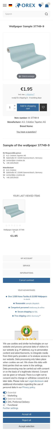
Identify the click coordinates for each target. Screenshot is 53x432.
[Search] (46, 14)
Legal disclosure (36, 381)
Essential (12, 392)
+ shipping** (30, 94)
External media (15, 398)
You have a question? (26, 132)
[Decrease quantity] (14, 108)
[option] (13, 220)
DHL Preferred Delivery (19, 402)
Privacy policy (28, 387)
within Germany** (28, 316)
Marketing (12, 395)
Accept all (26, 414)
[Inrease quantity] (14, 105)
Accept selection (26, 426)
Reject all (26, 420)
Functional (12, 405)
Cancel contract (26, 280)
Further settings (10, 408)
